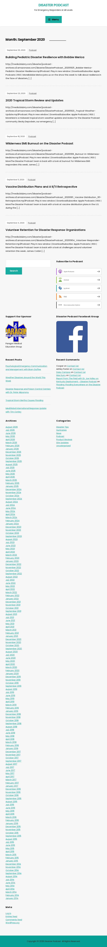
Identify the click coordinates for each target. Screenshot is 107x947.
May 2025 (10, 473)
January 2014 (12, 898)
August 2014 (11, 876)
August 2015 (11, 839)
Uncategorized (63, 445)
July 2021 (10, 617)
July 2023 (10, 542)
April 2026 (10, 439)
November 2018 (13, 717)
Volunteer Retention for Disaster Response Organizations (46, 230)
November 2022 (13, 567)
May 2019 (10, 698)
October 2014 (12, 870)
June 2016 (10, 807)
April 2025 (10, 477)
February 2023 (12, 558)
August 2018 (11, 726)
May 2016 (10, 811)
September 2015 (13, 835)
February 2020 (12, 670)
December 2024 (13, 489)
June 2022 (10, 583)
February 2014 (12, 895)
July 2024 (10, 505)
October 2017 (12, 757)
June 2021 (10, 620)
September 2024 (14, 498)
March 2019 (11, 704)
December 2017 (13, 751)
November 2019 (13, 679)
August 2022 (12, 576)
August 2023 (12, 539)
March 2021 (11, 629)
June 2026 (11, 433)
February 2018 (12, 745)
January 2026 (12, 449)
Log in (8, 913)
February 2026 (12, 445)
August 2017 (11, 764)
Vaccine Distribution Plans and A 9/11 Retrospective (41, 187)
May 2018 (10, 736)
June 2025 (10, 470)
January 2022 (12, 598)
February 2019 (12, 708)
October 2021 (12, 608)
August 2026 (12, 427)
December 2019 (13, 676)
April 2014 (10, 889)
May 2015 (10, 848)
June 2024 (11, 508)
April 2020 (10, 664)
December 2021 (13, 601)
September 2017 (13, 761)
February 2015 (12, 857)
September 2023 (14, 536)
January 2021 (12, 636)
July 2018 (10, 729)
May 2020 (10, 661)
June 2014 (10, 882)
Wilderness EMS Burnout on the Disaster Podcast (39, 143)
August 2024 (12, 501)
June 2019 (10, 695)
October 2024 (12, 495)
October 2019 (12, 683)
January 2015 (12, 860)
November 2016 (13, 792)
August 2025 (12, 464)
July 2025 (10, 467)
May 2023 (10, 548)
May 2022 (10, 586)
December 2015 (13, 826)
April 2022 (10, 589)
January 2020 (12, 673)
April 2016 (10, 814)
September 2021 (13, 611)
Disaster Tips (62, 427)
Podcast (33, 50)
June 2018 (10, 732)
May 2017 (10, 773)
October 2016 (12, 795)
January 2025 (12, 486)
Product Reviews (64, 439)
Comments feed (14, 919)
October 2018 (12, 720)
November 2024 (13, 492)
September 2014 (13, 873)
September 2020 (14, 648)
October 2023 (12, 533)
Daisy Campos (63, 372)
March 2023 (11, 555)
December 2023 (13, 527)
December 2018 (13, 714)
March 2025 (11, 480)
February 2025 (12, 483)
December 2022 (13, 564)
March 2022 (11, 592)
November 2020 (13, 642)
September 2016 (13, 798)
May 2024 (10, 511)
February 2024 (13, 520)
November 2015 (13, 829)
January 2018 (12, 748)
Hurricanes (61, 430)
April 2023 (10, 552)
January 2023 (12, 561)
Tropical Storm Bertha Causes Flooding (24, 400)
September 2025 (14, 461)
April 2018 (10, 739)
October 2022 (12, 570)
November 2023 (13, 530)
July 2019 (10, 692)
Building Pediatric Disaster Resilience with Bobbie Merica (45, 57)
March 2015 (11, 854)
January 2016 (12, 823)
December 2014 (13, 864)
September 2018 (13, 723)
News (58, 433)
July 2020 (10, 655)
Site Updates (62, 442)
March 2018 (11, 742)
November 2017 (13, 754)
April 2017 (10, 776)
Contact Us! (73, 366)
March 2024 (11, 517)
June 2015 (10, 845)
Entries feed (11, 916)
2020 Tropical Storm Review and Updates (34, 100)
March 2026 (11, 442)
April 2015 (10, 851)
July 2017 (10, 767)
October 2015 (12, 832)
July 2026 (10, 430)
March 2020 (11, 667)
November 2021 (13, 604)
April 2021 (10, 626)
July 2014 (10, 879)
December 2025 (13, 452)
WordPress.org (12, 922)
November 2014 (13, 867)
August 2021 (11, 614)
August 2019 (11, 689)
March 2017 (11, 779)
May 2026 (10, 436)
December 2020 (13, 639)
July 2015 (10, 842)
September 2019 (13, 686)
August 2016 (11, 801)
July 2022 (10, 580)
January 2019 (12, 711)
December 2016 (13, 789)
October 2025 (12, 458)
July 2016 (10, 804)
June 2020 (11, 658)
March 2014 (11, 892)
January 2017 (12, 786)
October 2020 (12, 645)
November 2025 (13, 455)
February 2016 (12, 820)
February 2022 (12, 595)
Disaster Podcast (53, 5)
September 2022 (14, 573)
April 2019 (10, 701)
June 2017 (10, 770)
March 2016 (11, 817)
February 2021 (12, 633)
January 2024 (12, 523)
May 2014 (10, 885)
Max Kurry (61, 375)
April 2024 (10, 514)
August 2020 (12, 651)
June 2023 (10, 545)
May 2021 (10, 623)
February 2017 (12, 783)
